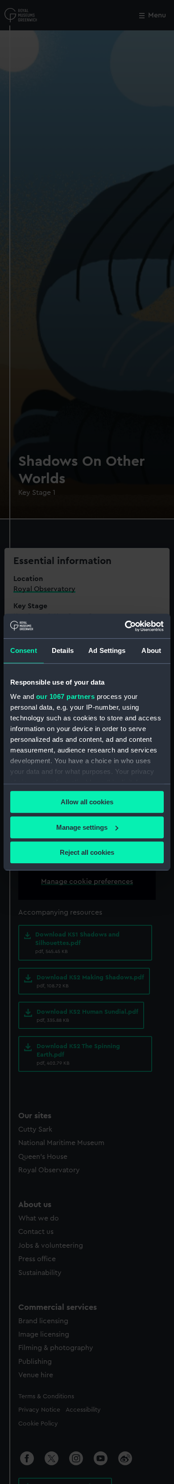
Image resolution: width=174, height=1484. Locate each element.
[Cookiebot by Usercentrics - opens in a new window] (125, 626)
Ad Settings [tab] (106, 650)
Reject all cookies (87, 852)
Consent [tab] (23, 650)
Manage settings (82, 827)
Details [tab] (63, 650)
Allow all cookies (87, 802)
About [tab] (151, 650)
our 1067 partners (65, 696)
